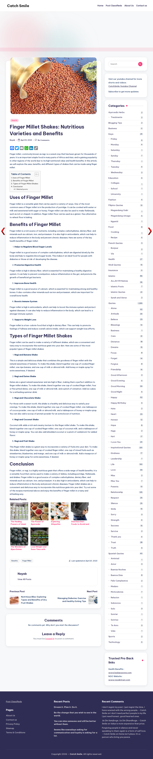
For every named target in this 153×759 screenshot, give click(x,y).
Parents (114, 486)
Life (112, 464)
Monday (115, 144)
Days (110, 134)
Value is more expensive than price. (128, 723)
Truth (113, 548)
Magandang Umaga (120, 215)
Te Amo (114, 625)
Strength (115, 520)
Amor (113, 564)
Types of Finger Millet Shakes (25, 184)
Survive (114, 531)
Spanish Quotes (116, 553)
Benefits (14, 561)
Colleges (115, 183)
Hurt (113, 436)
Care (113, 336)
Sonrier (114, 614)
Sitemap (10, 728)
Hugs (113, 431)
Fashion (112, 199)
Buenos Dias (117, 575)
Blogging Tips (115, 123)
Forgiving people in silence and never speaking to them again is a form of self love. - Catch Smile (124, 731)
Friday (114, 139)
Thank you (116, 536)
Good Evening (118, 380)
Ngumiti (114, 221)
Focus (114, 353)
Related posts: (22, 189)
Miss (113, 475)
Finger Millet (26, 561)
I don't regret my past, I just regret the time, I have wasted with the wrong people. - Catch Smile (124, 710)
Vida (113, 631)
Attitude (115, 313)
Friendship (116, 369)
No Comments (43, 140)
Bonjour (114, 248)
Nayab (22, 573)
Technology (114, 642)
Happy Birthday (118, 403)
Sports (111, 636)
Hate (113, 408)
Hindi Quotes (114, 265)
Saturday (115, 150)
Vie (112, 253)
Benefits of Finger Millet (23, 181)
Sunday (114, 155)
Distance (115, 341)
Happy (114, 397)
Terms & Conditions (15, 732)
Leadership (116, 458)
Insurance (113, 270)
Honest (114, 419)
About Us (10, 715)
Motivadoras (117, 592)
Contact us (11, 719)
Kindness (115, 453)
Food (110, 227)
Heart (113, 414)
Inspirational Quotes (121, 447)
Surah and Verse (119, 297)
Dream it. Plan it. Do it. (65, 707)
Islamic (111, 276)
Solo (113, 608)
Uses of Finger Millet (21, 178)
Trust (113, 542)
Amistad (115, 558)
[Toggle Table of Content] (35, 174)
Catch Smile (18, 5)
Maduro (114, 586)
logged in (49, 638)
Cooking (115, 232)
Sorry (113, 514)
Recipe (114, 237)
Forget (114, 358)
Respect (115, 497)
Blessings (115, 325)
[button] (24, 579)
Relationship (117, 492)
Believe (114, 319)
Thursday (115, 161)
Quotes (112, 303)
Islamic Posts (117, 286)
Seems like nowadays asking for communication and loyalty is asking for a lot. (75, 732)
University (116, 194)
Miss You (115, 481)
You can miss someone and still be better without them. (75, 723)
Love (113, 470)
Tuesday (115, 167)
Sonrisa (114, 619)
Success (115, 525)
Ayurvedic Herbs (116, 112)
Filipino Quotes (115, 205)
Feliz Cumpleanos (119, 580)
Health (14, 120)
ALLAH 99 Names (119, 281)
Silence (114, 503)
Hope (113, 425)
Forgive (114, 364)
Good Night (116, 391)
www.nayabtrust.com (119, 680)
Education (113, 178)
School (114, 188)
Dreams (114, 347)
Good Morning (118, 386)
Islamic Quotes (118, 292)
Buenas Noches (118, 569)
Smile (113, 509)
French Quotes (115, 243)
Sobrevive (116, 603)
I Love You (115, 442)
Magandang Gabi (119, 210)
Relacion (115, 597)
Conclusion (18, 186)
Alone (114, 308)
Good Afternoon (119, 375)
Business (112, 128)
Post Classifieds (14, 701)
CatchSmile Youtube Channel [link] (122, 86)
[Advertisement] (76, 29)
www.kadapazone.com (120, 672)
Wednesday (117, 172)
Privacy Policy (13, 724)
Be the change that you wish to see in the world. (75, 714)
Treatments (116, 117)
